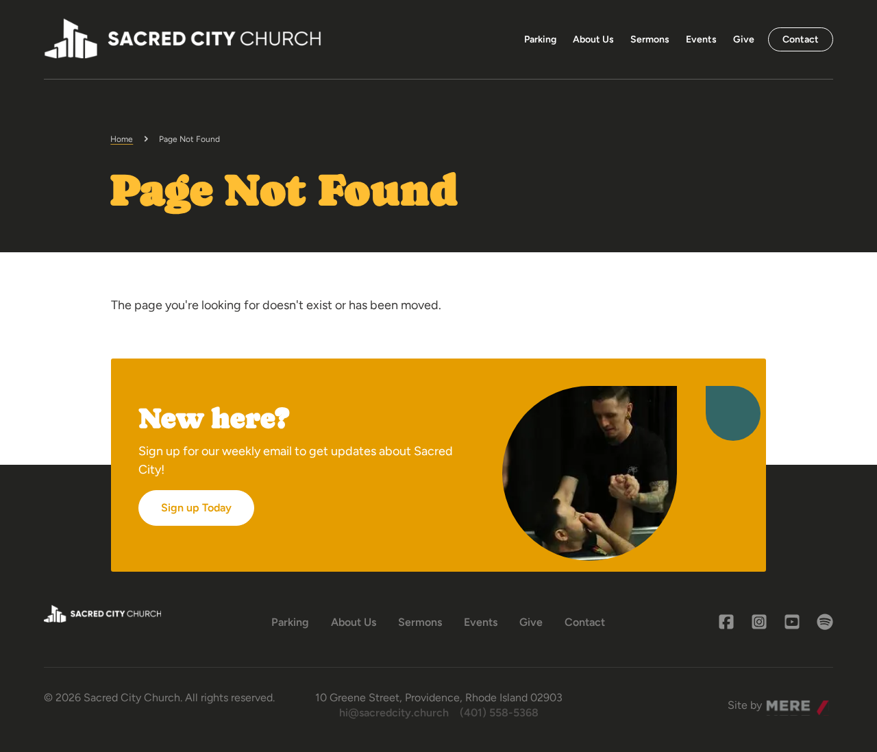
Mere (779, 701)
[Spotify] (825, 622)
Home (121, 139)
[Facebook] (726, 622)
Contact (800, 39)
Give (743, 39)
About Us (593, 39)
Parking (540, 39)
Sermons (649, 39)
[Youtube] (792, 622)
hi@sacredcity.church (394, 712)
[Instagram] (759, 622)
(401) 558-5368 (499, 712)
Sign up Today (196, 507)
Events (701, 39)
